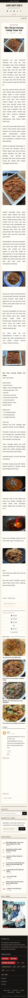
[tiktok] (17, 11)
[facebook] (7, 11)
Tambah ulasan (6, 757)
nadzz (8, 732)
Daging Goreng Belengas (14, 888)
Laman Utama (7, 990)
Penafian (18, 992)
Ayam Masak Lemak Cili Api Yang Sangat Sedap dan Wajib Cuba (15, 863)
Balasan (9, 752)
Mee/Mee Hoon (14, 25)
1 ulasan (20, 33)
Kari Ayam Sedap (11, 876)
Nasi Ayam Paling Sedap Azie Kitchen (14, 856)
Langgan (22, 828)
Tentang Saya (15, 990)
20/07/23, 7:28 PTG (11, 733)
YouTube (3, 984)
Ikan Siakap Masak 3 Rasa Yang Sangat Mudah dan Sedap (14, 843)
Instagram (4, 981)
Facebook (3, 978)
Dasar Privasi (11, 992)
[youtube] (14, 11)
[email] (20, 11)
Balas (9, 750)
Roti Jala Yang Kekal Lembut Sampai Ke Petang (14, 849)
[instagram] (10, 11)
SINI (5, 343)
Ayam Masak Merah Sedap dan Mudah (15, 870)
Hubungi (22, 990)
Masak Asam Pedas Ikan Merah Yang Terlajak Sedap (14, 882)
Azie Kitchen (14, 5)
